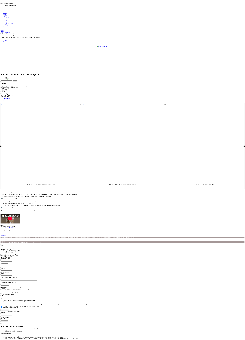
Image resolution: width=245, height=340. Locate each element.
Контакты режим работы (6, 32)
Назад (2, 225)
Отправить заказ (4, 310)
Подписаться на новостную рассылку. (10, 307)
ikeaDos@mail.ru (4, 10)
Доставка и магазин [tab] (7, 100)
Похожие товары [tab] (6, 98)
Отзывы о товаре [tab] (6, 99)
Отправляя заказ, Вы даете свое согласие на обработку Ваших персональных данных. (20, 306)
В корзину (15, 81)
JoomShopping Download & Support (8, 227)
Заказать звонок (4, 321)
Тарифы (2, 31)
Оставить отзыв (4, 189)
